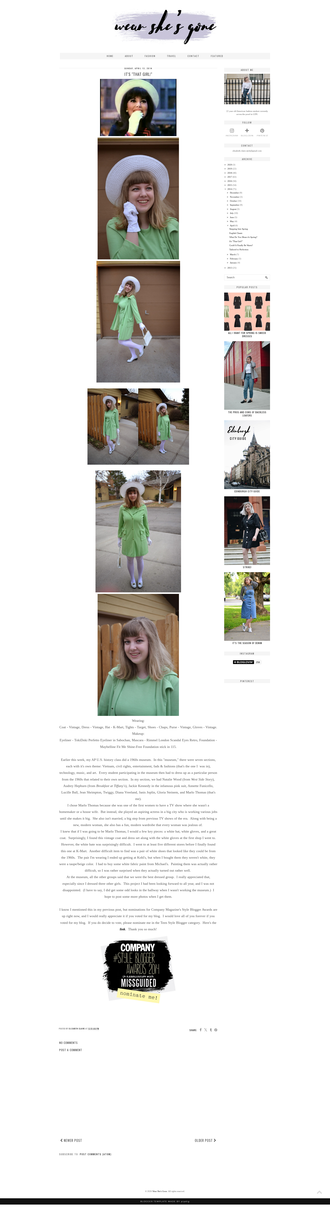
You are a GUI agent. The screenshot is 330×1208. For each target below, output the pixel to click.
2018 (229, 173)
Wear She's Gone (159, 1191)
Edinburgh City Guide (247, 491)
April (232, 225)
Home (110, 56)
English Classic (236, 233)
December (234, 193)
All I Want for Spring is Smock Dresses (247, 334)
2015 (229, 185)
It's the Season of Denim (247, 643)
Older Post (204, 1140)
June (232, 217)
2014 (229, 189)
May (232, 221)
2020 (229, 165)
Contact (193, 56)
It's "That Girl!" (236, 241)
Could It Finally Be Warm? (241, 245)
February (234, 258)
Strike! (247, 567)
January (233, 262)
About (129, 56)
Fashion (150, 56)
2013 (229, 268)
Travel (171, 56)
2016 (229, 181)
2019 (229, 169)
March (233, 254)
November (234, 197)
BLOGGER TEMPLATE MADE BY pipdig (165, 1201)
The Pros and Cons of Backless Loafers (247, 414)
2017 (229, 177)
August (233, 209)
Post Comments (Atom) (96, 1154)
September (234, 205)
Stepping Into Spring (238, 229)
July (232, 213)
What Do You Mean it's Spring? (243, 237)
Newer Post (72, 1140)
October (233, 201)
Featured (217, 56)
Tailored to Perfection (238, 249)
